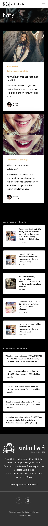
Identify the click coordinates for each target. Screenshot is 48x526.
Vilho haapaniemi (13, 356)
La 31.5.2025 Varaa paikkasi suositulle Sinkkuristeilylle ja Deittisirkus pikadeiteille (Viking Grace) (24, 420)
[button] (43, 4)
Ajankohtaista (12, 66)
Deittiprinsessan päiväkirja (17, 71)
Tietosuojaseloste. (16, 512)
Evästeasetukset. (32, 512)
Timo (8, 371)
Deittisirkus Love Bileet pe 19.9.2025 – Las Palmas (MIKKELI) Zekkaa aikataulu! (23, 374)
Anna (15, 103)
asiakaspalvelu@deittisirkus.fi (24, 484)
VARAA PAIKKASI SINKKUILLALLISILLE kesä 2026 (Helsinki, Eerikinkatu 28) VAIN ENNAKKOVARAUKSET (24, 359)
